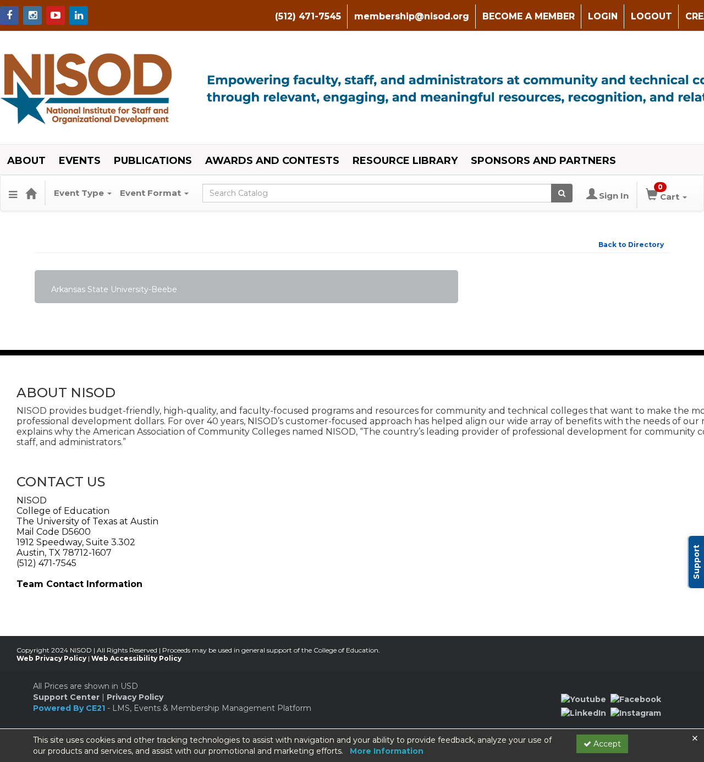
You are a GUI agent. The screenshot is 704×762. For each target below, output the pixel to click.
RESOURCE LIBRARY (405, 161)
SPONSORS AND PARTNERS (543, 161)
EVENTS (80, 161)
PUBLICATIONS (153, 161)
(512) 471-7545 (308, 16)
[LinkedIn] (583, 712)
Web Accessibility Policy (136, 658)
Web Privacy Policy (51, 658)
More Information (387, 751)
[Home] (31, 193)
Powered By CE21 (70, 708)
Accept (606, 744)
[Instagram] (635, 712)
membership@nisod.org (411, 16)
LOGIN (603, 16)
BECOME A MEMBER (528, 16)
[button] (13, 193)
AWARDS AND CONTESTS (272, 161)
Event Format (151, 193)
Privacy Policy (135, 697)
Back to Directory (631, 244)
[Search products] (562, 193)
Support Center (66, 697)
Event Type (80, 193)
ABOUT (26, 161)
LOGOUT (651, 16)
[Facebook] (635, 699)
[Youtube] (583, 699)
